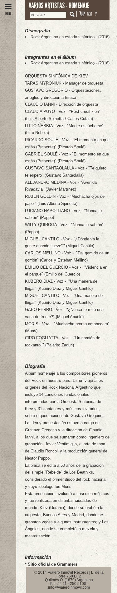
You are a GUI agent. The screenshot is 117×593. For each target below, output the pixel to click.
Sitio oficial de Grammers (52, 564)
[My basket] (82, 14)
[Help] (96, 14)
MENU (8, 14)
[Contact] (89, 14)
